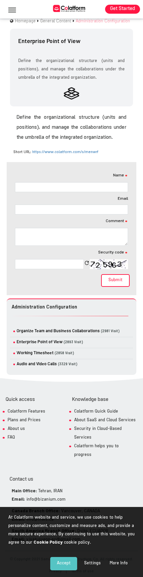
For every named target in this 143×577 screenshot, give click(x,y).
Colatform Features (26, 411)
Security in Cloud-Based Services (98, 433)
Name (120, 175)
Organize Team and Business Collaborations (58, 331)
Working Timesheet (35, 353)
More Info (119, 563)
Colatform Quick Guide (96, 411)
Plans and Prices (24, 420)
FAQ (11, 437)
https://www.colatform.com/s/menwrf (65, 152)
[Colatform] (69, 9)
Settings (92, 563)
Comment (116, 221)
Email (123, 199)
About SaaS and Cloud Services (105, 420)
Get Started (122, 9)
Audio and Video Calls (37, 364)
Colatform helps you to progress (96, 451)
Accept (64, 563)
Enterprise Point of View (40, 342)
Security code (112, 252)
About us (16, 429)
